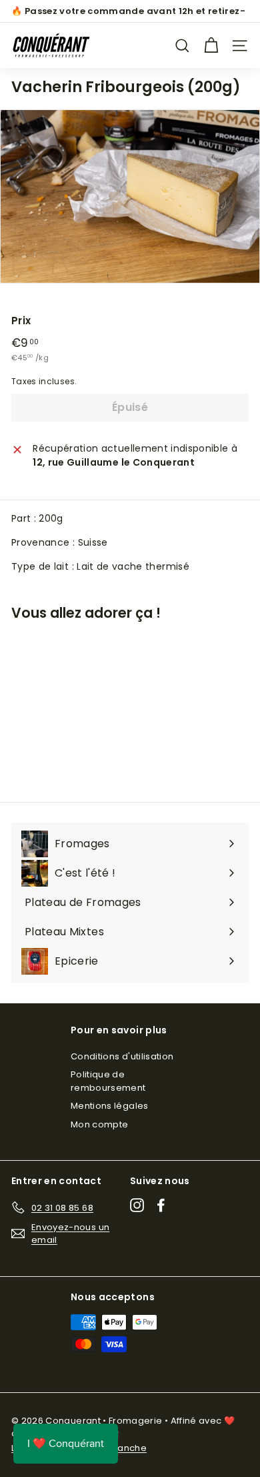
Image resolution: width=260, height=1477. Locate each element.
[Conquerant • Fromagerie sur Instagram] (137, 1205)
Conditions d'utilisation (122, 1056)
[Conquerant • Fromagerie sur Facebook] (161, 1205)
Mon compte (100, 1124)
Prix (21, 321)
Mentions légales (110, 1105)
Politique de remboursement (108, 1081)
